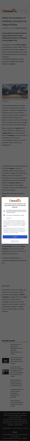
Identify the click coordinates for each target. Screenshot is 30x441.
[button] (15, 218)
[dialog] (15, 220)
